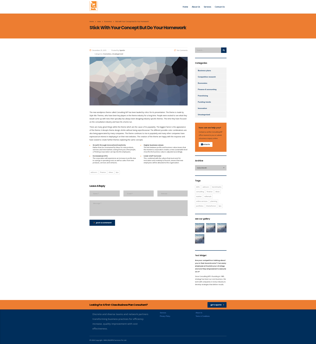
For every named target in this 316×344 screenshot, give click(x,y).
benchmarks (216, 187)
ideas (111, 172)
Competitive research (207, 77)
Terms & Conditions (203, 316)
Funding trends (204, 102)
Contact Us (220, 6)
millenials (207, 196)
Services (207, 6)
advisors (94, 172)
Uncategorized (204, 115)
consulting (200, 191)
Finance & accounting (207, 89)
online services (201, 201)
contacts (205, 144)
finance (103, 172)
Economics (202, 83)
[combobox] (211, 168)
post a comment (104, 222)
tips (117, 172)
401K (198, 187)
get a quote (216, 305)
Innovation (202, 108)
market (198, 196)
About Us (196, 6)
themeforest (211, 206)
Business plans (204, 71)
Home (185, 6)
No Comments (182, 50)
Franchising (203, 96)
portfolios (199, 206)
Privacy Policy (165, 316)
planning (213, 201)
